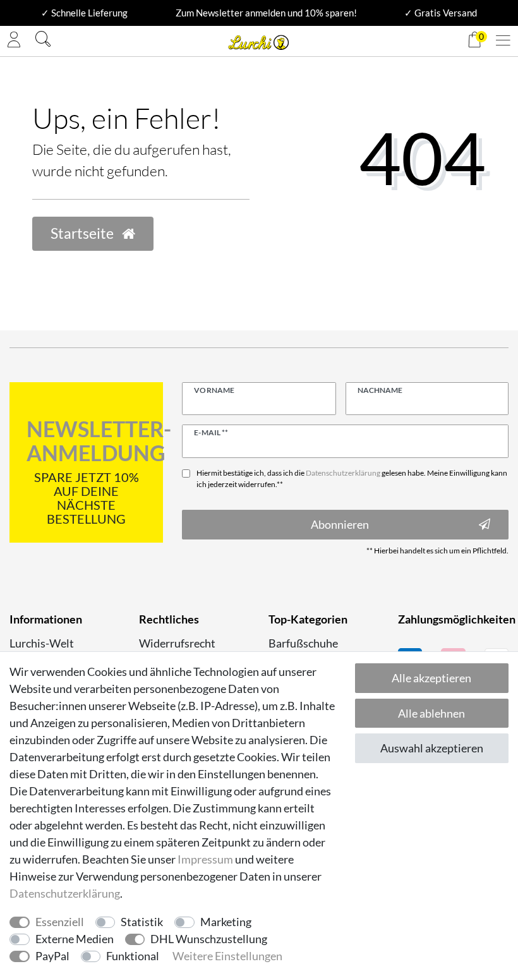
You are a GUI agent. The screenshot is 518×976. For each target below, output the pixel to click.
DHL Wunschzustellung (208, 939)
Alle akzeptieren (431, 678)
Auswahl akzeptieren (431, 748)
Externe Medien (74, 939)
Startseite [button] (83, 233)
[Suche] (43, 41)
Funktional (132, 956)
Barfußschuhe (303, 643)
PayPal (52, 956)
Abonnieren (340, 524)
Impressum (205, 859)
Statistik (142, 922)
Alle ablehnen (431, 713)
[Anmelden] (14, 41)
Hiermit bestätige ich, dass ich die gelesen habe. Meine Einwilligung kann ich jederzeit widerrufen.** (351, 478)
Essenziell (59, 922)
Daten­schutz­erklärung (64, 893)
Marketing (225, 922)
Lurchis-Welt (41, 643)
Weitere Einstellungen (227, 956)
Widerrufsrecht (177, 643)
